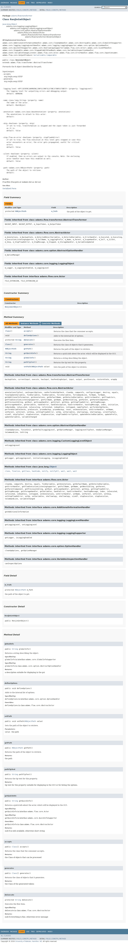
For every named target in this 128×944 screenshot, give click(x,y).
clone (7, 471)
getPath (27, 349)
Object (53, 467)
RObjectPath (20, 211)
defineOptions (30, 335)
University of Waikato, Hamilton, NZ (28, 941)
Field (18, 10)
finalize (16, 471)
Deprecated (41, 3)
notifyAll (54, 471)
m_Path (54, 211)
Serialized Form (9, 189)
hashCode (36, 471)
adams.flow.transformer (21, 16)
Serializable (40, 55)
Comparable (51, 55)
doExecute (28, 340)
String (18, 340)
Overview (5, 3)
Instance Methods (29, 323)
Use (27, 3)
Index (50, 3)
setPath (27, 367)
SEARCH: (97, 7)
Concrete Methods (51, 323)
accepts (27, 331)
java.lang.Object (9, 24)
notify (45, 471)
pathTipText (29, 362)
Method (33, 10)
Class (7, 331)
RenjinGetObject (12, 307)
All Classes (6, 7)
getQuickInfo (30, 353)
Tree (33, 3)
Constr (25, 10)
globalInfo (29, 358)
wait (63, 471)
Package (13, 3)
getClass (26, 471)
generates (28, 344)
